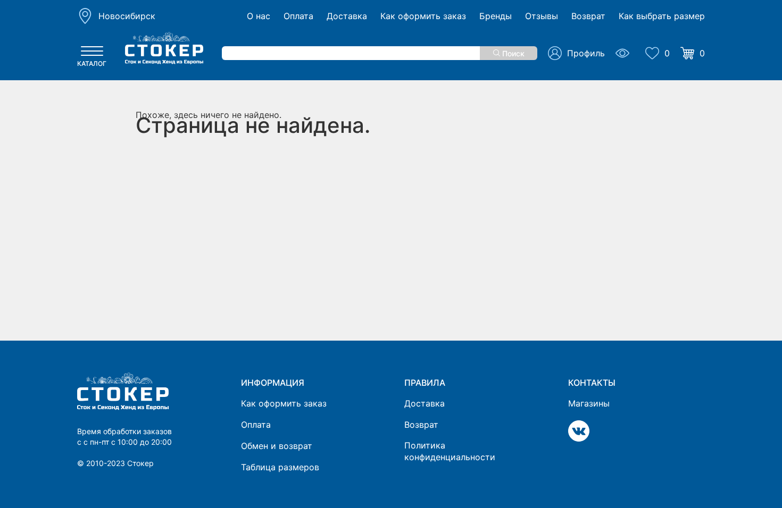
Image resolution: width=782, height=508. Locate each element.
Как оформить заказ (423, 16)
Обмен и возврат (276, 446)
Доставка (347, 16)
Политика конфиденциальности (449, 451)
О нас (258, 16)
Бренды (495, 16)
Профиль (586, 53)
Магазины (589, 403)
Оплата (298, 16)
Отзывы (541, 16)
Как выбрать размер (662, 16)
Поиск (512, 53)
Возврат (588, 16)
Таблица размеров (280, 467)
